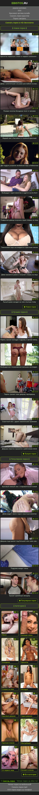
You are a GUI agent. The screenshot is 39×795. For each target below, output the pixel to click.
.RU (20, 3)
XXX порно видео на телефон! (19, 790)
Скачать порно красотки (19, 16)
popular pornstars (19, 8)
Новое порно (30, 307)
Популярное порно (28, 601)
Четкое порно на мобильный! (19, 784)
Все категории (30, 774)
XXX (19, 11)
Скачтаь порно (9, 781)
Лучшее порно (30, 454)
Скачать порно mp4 (19, 787)
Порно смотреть (19, 18)
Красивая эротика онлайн (19, 13)
